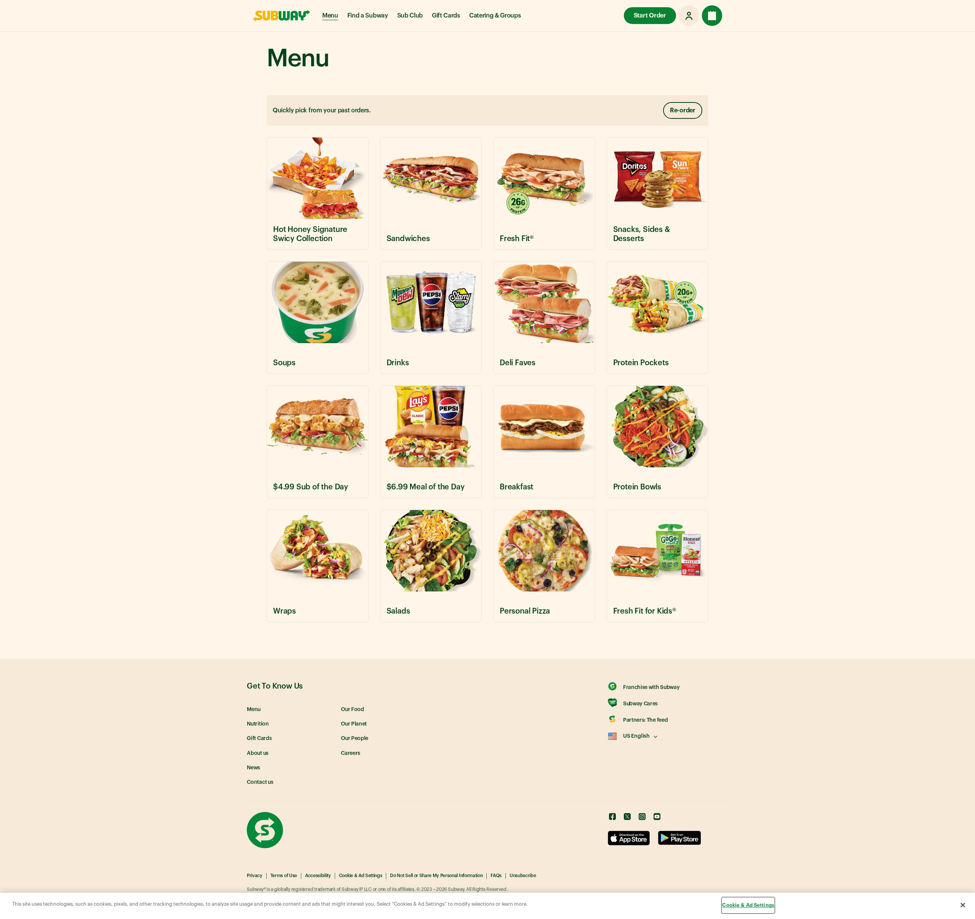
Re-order (682, 110)
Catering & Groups (495, 16)
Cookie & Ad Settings (360, 875)
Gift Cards (446, 16)
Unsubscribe (523, 875)
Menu (330, 16)
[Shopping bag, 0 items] (712, 15)
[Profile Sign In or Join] (689, 15)
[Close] (962, 905)
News (253, 767)
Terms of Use (283, 875)
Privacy (254, 875)
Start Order (650, 16)
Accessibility (318, 875)
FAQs (496, 875)
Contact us (260, 782)
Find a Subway (367, 16)
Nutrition (258, 724)
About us (258, 753)
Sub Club (410, 16)
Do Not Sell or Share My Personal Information (436, 875)
